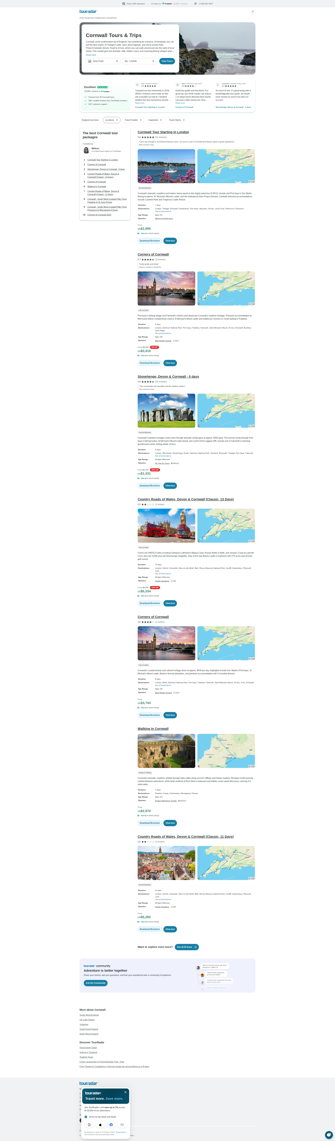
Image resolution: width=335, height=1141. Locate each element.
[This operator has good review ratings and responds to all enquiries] (176, 341)
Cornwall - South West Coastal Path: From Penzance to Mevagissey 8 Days (107, 208)
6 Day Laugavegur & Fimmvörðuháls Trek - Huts (102, 1062)
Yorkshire (84, 1024)
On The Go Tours (162, 463)
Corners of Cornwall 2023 (99, 215)
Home (82, 18)
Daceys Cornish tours (164, 218)
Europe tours (89, 18)
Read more (91, 55)
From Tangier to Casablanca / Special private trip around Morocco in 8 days (114, 1066)
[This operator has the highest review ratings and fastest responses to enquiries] (176, 463)
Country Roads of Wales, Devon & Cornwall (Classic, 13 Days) (103, 175)
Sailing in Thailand (88, 1052)
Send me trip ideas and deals (102, 1117)
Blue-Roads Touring (163, 341)
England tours (100, 18)
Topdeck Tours (86, 1057)
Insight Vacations (162, 581)
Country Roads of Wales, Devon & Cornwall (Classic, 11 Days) (103, 193)
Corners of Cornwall (184, 107)
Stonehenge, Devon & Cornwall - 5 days (233, 107)
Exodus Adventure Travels (166, 801)
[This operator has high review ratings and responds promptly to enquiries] (173, 581)
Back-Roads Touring (163, 693)
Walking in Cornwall (96, 186)
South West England (89, 1015)
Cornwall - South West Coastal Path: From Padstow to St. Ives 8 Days (107, 200)
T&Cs (113, 1132)
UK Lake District (87, 1020)
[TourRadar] (89, 11)
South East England (89, 1029)
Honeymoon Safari (88, 1048)
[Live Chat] (329, 1135)
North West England (89, 1034)
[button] (196, 233)
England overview (90, 120)
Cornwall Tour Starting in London (150, 107)
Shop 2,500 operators (136, 4)
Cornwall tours (112, 18)
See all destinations (163, 211)
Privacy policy (121, 1132)
